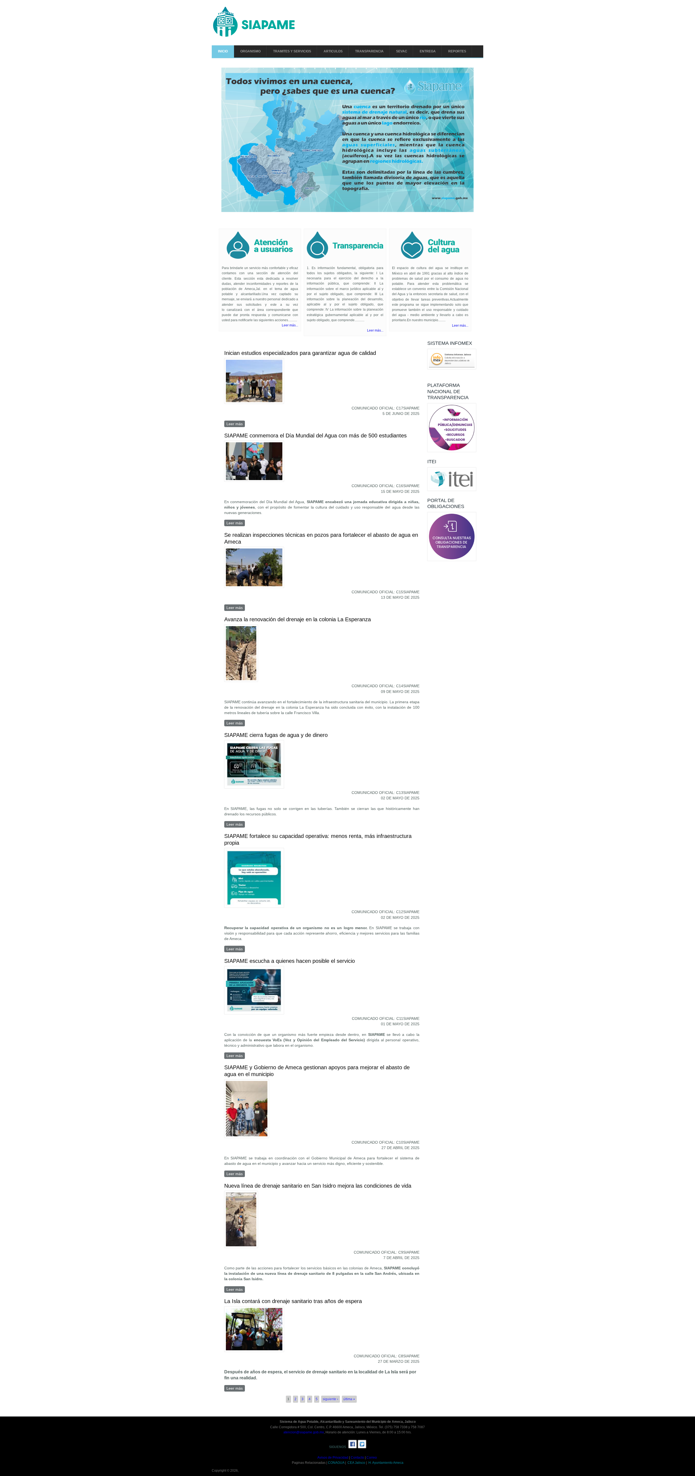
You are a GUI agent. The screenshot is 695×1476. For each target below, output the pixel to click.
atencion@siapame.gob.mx (303, 1432)
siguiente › (330, 1399)
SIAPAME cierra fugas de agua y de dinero (276, 735)
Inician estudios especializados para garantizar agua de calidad (300, 353)
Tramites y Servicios (292, 51)
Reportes (457, 51)
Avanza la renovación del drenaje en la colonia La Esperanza (297, 620)
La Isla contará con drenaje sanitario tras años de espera (293, 1301)
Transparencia (369, 51)
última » (349, 1399)
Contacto (357, 1457)
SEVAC (401, 51)
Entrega (428, 51)
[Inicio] (254, 36)
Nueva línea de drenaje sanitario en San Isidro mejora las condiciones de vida (317, 1186)
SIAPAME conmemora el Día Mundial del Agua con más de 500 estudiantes (315, 436)
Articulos (333, 51)
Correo (372, 1457)
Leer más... (290, 325)
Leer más (235, 424)
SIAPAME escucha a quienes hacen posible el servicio (289, 961)
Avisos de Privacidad (332, 1457)
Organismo (250, 51)
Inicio (223, 51)
